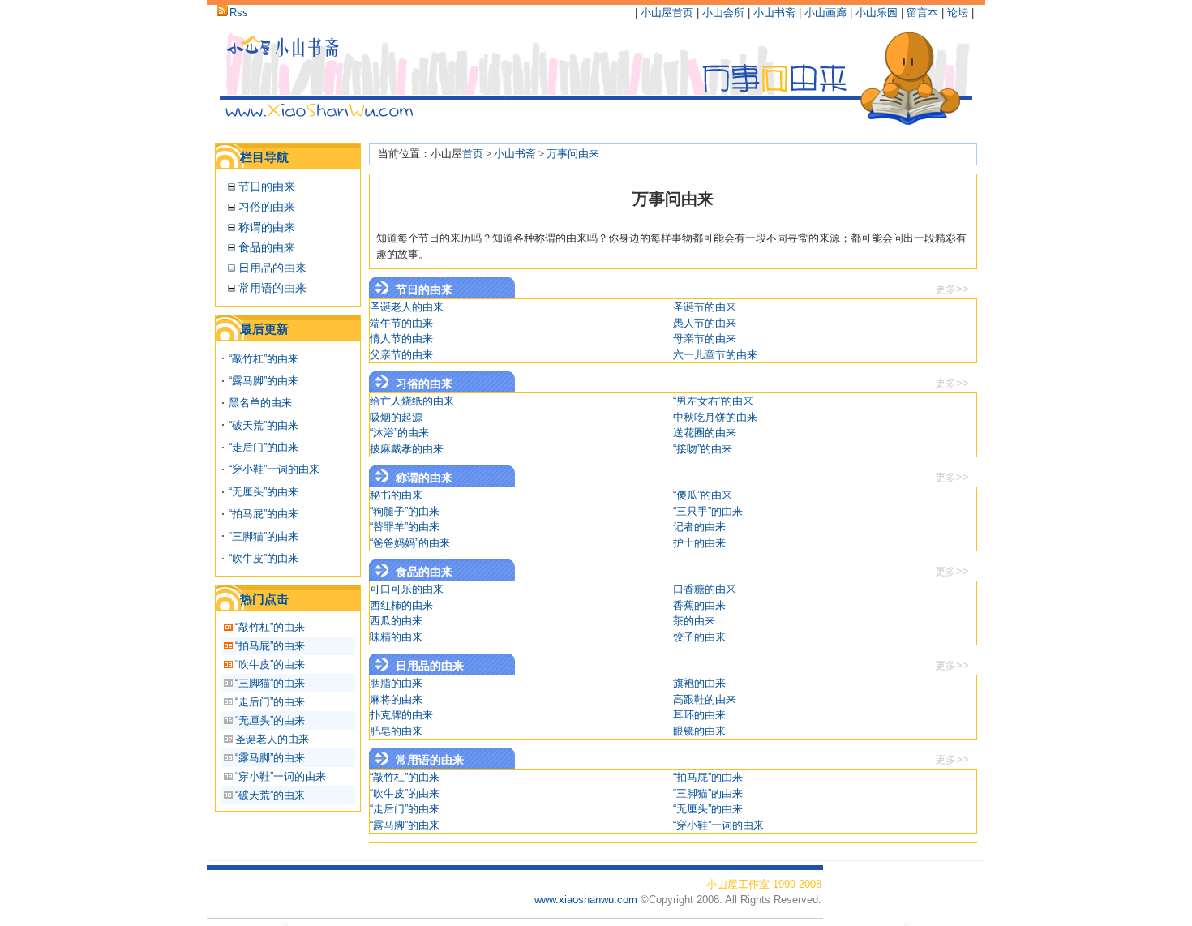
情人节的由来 (401, 338)
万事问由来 (573, 154)
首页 (472, 154)
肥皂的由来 (396, 731)
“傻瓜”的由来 (702, 495)
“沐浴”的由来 (399, 433)
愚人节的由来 (704, 323)
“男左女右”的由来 (713, 401)
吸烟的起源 (396, 417)
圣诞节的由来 (704, 307)
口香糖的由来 (704, 589)
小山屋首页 (667, 12)
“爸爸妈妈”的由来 (410, 543)
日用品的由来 (272, 267)
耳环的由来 (699, 715)
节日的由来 (266, 186)
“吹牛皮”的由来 (263, 558)
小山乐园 (876, 12)
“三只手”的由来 (708, 511)
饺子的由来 (699, 637)
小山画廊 (825, 12)
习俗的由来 (266, 206)
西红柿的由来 (401, 605)
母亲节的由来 (704, 338)
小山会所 (723, 12)
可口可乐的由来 (407, 589)
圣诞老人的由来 (272, 739)
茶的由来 (694, 621)
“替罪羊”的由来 (404, 527)
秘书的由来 (396, 495)
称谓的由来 (266, 227)
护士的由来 (699, 543)
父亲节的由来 (401, 355)
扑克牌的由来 (401, 715)
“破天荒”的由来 (263, 425)
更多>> (952, 289)
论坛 (957, 12)
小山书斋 (774, 12)
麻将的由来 (396, 699)
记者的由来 (699, 527)
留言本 (922, 12)
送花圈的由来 (704, 433)
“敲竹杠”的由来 (263, 359)
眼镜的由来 (699, 731)
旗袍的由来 (699, 683)
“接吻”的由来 (702, 449)
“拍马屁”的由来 (263, 514)
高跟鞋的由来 (704, 699)
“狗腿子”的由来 (404, 511)
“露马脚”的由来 (263, 381)
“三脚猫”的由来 (263, 536)
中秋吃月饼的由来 (715, 417)
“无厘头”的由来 (263, 492)
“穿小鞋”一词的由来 (274, 469)
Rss (238, 12)
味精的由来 (396, 637)
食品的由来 (266, 247)
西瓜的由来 (396, 621)
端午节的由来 (401, 323)
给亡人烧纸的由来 (412, 401)
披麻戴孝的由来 (407, 449)
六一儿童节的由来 (715, 355)
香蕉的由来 (699, 605)
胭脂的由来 (396, 683)
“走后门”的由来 (263, 447)
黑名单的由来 (260, 403)
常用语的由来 (272, 287)
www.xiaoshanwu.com (587, 900)
